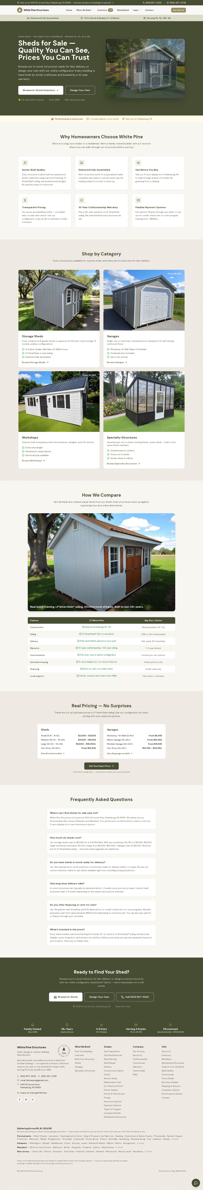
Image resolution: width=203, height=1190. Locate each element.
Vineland (100, 1151)
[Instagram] (26, 1099)
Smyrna (76, 1143)
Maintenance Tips (112, 1082)
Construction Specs (113, 1070)
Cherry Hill (37, 1151)
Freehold (80, 1151)
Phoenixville (159, 1136)
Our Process (139, 1051)
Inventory (104, 10)
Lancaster (54, 1136)
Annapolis (76, 1147)
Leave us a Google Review (33, 1092)
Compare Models (112, 1113)
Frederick (87, 1147)
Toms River (69, 1151)
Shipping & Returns (171, 1086)
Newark (46, 1143)
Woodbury (138, 1151)
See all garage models (118, 753)
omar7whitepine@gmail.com (34, 1080)
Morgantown (54, 1139)
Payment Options (112, 1105)
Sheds (78, 1063)
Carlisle (166, 1139)
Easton (96, 1147)
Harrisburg (124, 1139)
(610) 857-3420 (154, 2)
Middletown (57, 1143)
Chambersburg (138, 1139)
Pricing (107, 1097)
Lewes (84, 1143)
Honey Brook (92, 1139)
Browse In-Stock (68, 996)
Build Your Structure (85, 1059)
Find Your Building (83, 1051)
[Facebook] (19, 1099)
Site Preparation (112, 1051)
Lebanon (157, 1139)
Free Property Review (172, 1093)
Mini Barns (166, 1059)
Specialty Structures (85, 1070)
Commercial (139, 1063)
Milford (110, 1143)
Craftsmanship (140, 1059)
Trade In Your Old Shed (173, 1066)
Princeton (57, 1151)
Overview (79, 1055)
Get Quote (178, 10)
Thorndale (67, 1139)
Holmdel (90, 1151)
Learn (135, 10)
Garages (79, 1066)
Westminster (108, 1147)
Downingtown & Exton (71, 1136)
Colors (107, 1074)
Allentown (34, 1139)
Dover (67, 1143)
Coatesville (79, 1139)
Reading (119, 1136)
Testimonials (139, 1070)
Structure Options (113, 1101)
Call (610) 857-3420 (137, 996)
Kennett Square (174, 1136)
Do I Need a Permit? (113, 1086)
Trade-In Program (112, 1109)
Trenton (47, 1151)
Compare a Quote (171, 1090)
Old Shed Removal (113, 1055)
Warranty (137, 1066)
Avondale (112, 1139)
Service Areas (110, 1078)
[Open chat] (196, 1183)
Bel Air (67, 1147)
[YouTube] (32, 1099)
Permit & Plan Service (114, 1093)
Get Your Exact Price (99, 766)
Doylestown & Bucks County (139, 1136)
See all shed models (51, 753)
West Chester (40, 1136)
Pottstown (22, 1139)
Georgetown (129, 1143)
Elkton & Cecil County (40, 1147)
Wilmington (35, 1143)
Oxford (103, 1139)
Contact (149, 10)
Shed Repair (110, 1063)
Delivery (108, 1066)
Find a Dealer (168, 1078)
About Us (137, 1055)
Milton (118, 1143)
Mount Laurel (124, 1151)
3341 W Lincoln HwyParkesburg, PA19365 (30, 1086)
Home (69, 10)
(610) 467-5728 (178, 2)
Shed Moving (110, 1059)
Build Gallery (168, 1070)
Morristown (111, 1151)
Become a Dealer (170, 1082)
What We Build (83, 10)
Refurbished (123, 10)
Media (43, 1139)
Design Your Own (80, 90)
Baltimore (57, 1147)
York (149, 1139)
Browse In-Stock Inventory (39, 90)
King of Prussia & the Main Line (99, 1136)
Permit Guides (111, 1090)
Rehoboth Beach (97, 1143)
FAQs (135, 1074)
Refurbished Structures (115, 1117)
